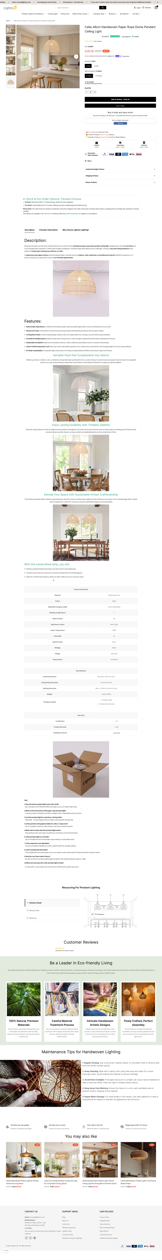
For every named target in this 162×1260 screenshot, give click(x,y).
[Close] (157, 2)
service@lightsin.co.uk (23, 2)
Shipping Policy (105, 1221)
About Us (65, 1221)
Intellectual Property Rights (109, 1238)
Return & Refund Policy (107, 1228)
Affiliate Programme (69, 1228)
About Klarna (104, 1231)
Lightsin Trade (67, 1231)
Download (116, 733)
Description (30, 230)
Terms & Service (105, 1224)
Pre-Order (98, 76)
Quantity (88, 88)
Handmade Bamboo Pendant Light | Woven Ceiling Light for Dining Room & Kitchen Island (99, 1182)
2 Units (96, 66)
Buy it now (120, 106)
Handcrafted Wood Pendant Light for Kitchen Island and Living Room (22, 1182)
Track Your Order (67, 1235)
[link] (40, 1083)
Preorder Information (48, 230)
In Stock (89, 76)
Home (8, 21)
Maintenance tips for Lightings (72, 1238)
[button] (89, 41)
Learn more (126, 56)
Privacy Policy (104, 1217)
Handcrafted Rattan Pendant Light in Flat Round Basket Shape (138, 1182)
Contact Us (66, 1224)
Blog (63, 1217)
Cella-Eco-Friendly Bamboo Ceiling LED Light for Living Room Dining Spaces (60, 1182)
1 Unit (88, 66)
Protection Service (106, 1235)
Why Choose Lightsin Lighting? (76, 230)
